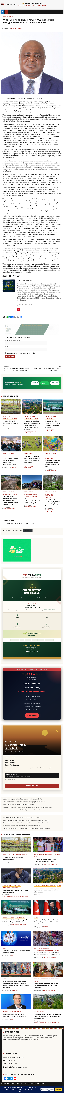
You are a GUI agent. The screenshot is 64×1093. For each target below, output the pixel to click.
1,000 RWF (35, 383)
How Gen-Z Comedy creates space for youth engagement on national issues (27, 807)
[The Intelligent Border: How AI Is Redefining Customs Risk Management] (16, 1001)
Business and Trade (41, 979)
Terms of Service (27, 1083)
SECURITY (18, 885)
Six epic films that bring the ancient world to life (18, 804)
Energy (5, 16)
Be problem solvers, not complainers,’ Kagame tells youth (21, 825)
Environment (13, 16)
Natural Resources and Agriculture (47, 854)
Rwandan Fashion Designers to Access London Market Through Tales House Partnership (46, 985)
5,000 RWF (45, 383)
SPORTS (4, 948)
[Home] (2, 11)
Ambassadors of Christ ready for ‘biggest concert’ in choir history (24, 810)
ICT (18, 1011)
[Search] (61, 11)
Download (28, 530)
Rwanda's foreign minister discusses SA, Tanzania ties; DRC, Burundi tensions (28, 823)
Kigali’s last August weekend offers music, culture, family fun (22, 799)
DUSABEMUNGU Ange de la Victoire (16, 896)
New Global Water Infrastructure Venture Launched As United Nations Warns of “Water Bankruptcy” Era (10, 500)
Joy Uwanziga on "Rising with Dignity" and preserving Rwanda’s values (26, 820)
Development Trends (52, 456)
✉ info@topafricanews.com (32, 653)
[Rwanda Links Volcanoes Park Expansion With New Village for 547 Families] (16, 907)
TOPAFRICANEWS (16, 28)
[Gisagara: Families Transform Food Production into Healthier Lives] (48, 844)
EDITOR (13, 428)
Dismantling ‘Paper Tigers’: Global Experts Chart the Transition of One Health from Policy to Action (48, 1016)
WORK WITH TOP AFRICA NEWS (12, 530)
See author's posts (25, 304)
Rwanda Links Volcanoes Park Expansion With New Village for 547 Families (53, 423)
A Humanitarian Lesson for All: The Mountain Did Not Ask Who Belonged (32, 501)
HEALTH (5, 885)
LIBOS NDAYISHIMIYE (50, 864)
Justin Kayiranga (49, 990)
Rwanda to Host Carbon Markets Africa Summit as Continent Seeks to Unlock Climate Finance (46, 890)
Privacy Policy (15, 1083)
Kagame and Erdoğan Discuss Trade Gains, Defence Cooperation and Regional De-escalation (47, 922)
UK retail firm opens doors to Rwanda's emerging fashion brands (24, 802)
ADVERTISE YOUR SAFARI (32, 785)
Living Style (28, 494)
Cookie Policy (39, 1083)
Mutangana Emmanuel (19, 925)
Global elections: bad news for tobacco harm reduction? (48, 368)
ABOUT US (5, 1083)
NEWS (36, 418)
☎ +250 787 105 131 (32, 651)
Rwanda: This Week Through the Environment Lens (10, 423)
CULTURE (51, 979)
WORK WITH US (32, 715)
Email (7, 346)
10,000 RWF (55, 383)
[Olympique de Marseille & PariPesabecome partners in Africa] (16, 938)
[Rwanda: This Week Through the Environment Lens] (16, 844)
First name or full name (12, 340)
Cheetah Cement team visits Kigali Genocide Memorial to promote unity (26, 828)
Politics (11, 885)
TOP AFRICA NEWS (33, 3)
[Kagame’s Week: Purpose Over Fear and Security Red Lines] (16, 875)
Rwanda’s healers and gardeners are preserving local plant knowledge (15, 368)
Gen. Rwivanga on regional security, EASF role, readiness (21, 817)
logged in (17, 523)
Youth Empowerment (10, 887)
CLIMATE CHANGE (29, 416)
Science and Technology (49, 496)
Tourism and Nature (9, 418)
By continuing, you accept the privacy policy (21, 353)
